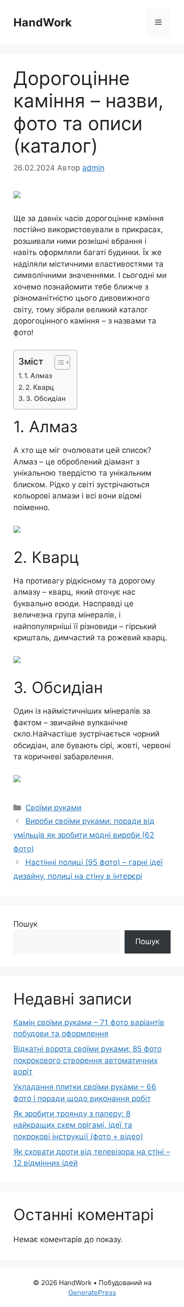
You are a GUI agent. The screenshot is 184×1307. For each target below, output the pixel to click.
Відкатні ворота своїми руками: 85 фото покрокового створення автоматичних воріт (87, 1060)
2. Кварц (39, 387)
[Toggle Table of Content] (58, 362)
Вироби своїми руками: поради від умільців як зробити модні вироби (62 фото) (84, 835)
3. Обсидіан (46, 398)
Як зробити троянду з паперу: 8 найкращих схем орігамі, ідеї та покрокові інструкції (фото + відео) (78, 1125)
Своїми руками (53, 807)
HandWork (42, 22)
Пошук (25, 924)
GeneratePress (92, 1292)
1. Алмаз (38, 375)
